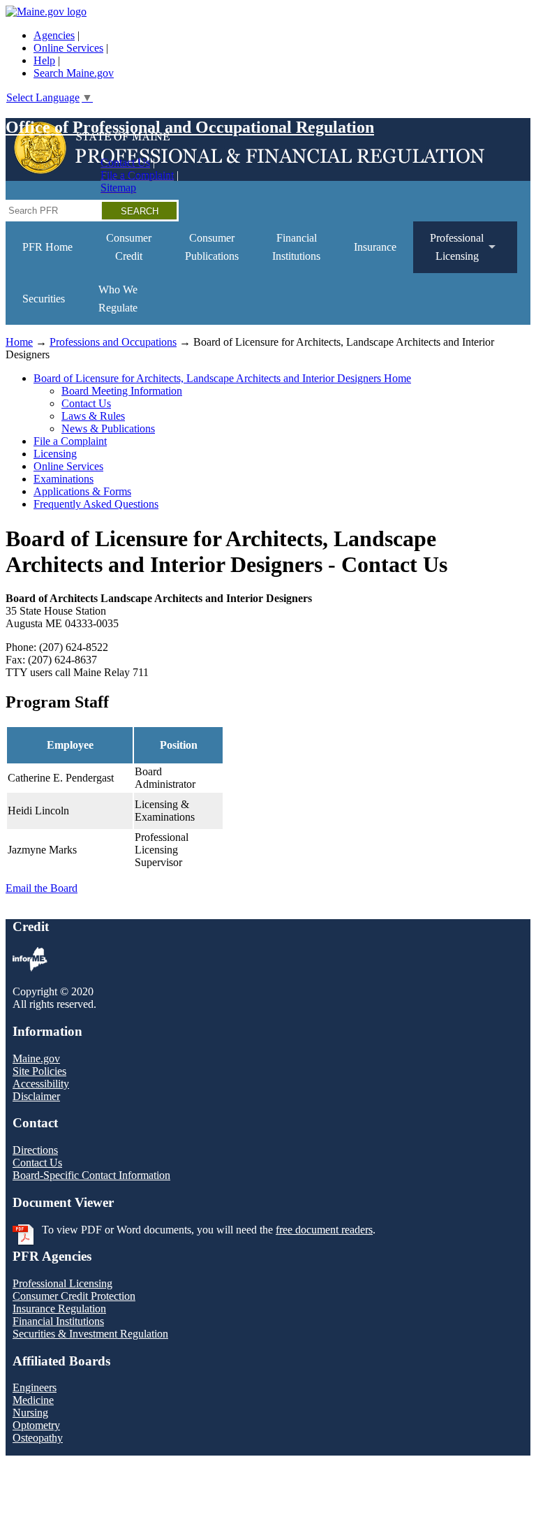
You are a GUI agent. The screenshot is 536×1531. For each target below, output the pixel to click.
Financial (296, 247)
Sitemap (118, 187)
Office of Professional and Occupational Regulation (190, 127)
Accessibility (41, 1084)
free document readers (324, 1230)
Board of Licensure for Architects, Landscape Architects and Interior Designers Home (222, 378)
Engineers (35, 1387)
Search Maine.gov (74, 73)
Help (44, 60)
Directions (35, 1150)
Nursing (30, 1413)
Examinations (64, 479)
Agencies (54, 35)
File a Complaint (137, 175)
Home (19, 342)
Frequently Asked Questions (96, 504)
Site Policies (39, 1071)
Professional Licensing (62, 1283)
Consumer (128, 247)
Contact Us (125, 162)
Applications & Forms (82, 491)
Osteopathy (38, 1438)
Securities (43, 299)
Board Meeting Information (121, 391)
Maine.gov (36, 1058)
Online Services (68, 48)
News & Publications (108, 428)
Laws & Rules (93, 416)
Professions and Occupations (113, 342)
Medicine (33, 1400)
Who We (117, 299)
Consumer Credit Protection (74, 1296)
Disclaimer (36, 1096)
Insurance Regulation (59, 1308)
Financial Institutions (58, 1321)
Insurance (375, 247)
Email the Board (41, 888)
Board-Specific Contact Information (91, 1175)
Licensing (55, 454)
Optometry (36, 1425)
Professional (448, 252)
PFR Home (47, 247)
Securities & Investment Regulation (90, 1334)
